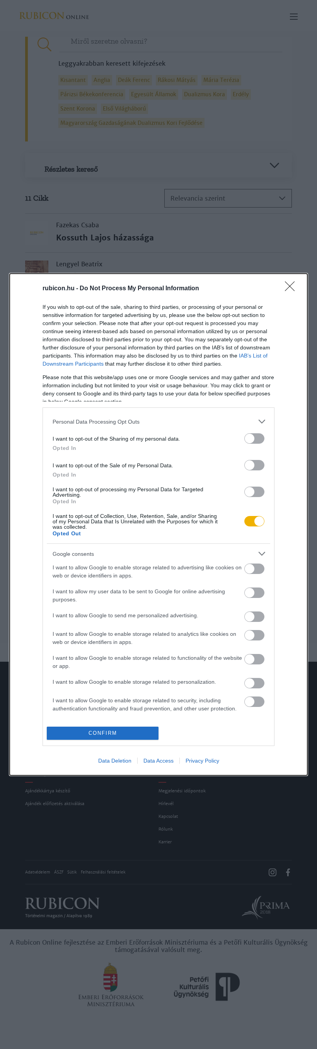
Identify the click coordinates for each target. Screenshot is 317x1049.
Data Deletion (114, 761)
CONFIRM (103, 733)
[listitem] (158, 421)
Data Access (158, 761)
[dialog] (158, 524)
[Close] (292, 288)
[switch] (254, 438)
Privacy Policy (202, 761)
